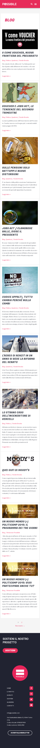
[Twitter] (31, 699)
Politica (8, 60)
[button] (31, 4)
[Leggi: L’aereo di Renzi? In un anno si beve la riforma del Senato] (20, 343)
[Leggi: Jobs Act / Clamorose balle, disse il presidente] (20, 213)
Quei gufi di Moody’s (15, 470)
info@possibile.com (13, 713)
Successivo (20, 626)
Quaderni (14, 60)
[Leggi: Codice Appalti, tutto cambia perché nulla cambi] (20, 280)
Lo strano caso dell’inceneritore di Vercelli (16, 416)
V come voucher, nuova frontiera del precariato (20, 54)
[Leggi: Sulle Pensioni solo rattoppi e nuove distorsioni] (20, 150)
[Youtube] (31, 705)
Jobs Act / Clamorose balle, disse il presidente (17, 231)
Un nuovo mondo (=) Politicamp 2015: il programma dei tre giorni (19, 525)
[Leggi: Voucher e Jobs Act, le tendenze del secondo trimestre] (20, 92)
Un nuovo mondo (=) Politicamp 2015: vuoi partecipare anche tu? (18, 583)
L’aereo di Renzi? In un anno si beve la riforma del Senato (18, 359)
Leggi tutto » (6, 76)
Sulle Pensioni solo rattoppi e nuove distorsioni (16, 171)
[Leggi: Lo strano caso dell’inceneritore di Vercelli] (20, 399)
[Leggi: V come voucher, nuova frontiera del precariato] (20, 39)
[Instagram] (31, 694)
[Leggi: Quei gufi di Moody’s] (20, 460)
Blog (3, 60)
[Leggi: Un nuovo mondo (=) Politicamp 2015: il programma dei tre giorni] (20, 511)
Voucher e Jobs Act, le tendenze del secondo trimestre (18, 109)
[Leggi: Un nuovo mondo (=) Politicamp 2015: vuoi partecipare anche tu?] (20, 569)
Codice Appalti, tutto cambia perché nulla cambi (17, 300)
